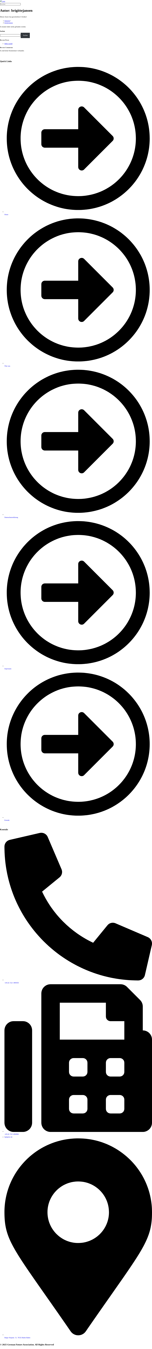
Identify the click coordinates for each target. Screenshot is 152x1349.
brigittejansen (8, 23)
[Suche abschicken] (22, 4)
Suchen (2, 31)
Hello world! (8, 44)
